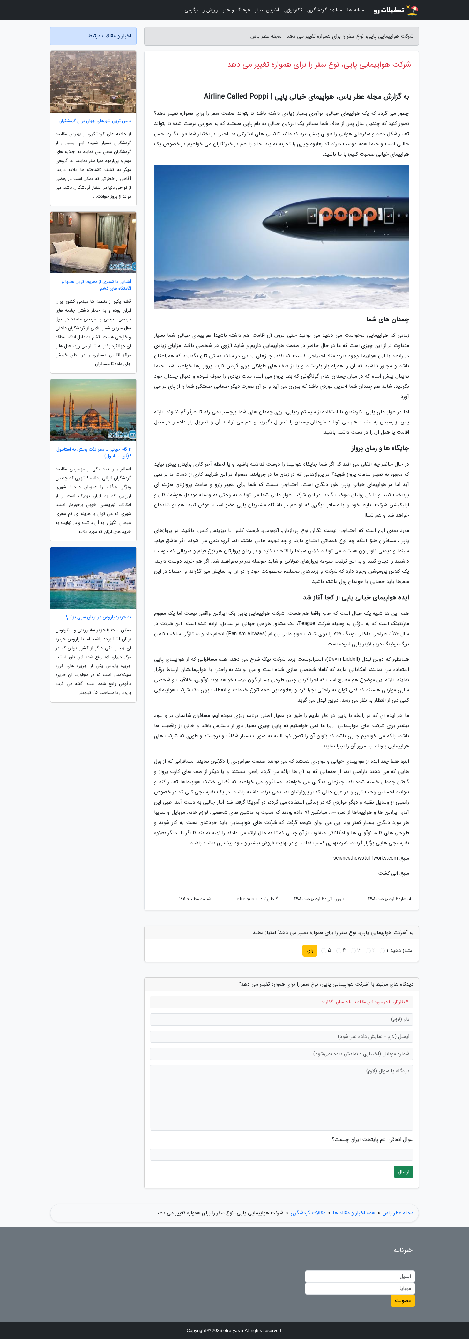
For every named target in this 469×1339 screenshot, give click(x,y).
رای (310, 950)
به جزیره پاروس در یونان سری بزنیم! (98, 617)
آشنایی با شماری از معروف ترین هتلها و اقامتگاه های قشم (96, 285)
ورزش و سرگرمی (201, 10)
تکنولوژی (293, 10)
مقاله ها (355, 10)
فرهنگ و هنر (236, 10)
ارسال (403, 1172)
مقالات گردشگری (324, 10)
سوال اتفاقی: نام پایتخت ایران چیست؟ (372, 1140)
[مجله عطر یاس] (395, 10)
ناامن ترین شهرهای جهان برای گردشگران (95, 121)
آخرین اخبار (267, 10)
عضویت (403, 1301)
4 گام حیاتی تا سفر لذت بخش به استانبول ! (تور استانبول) (93, 453)
